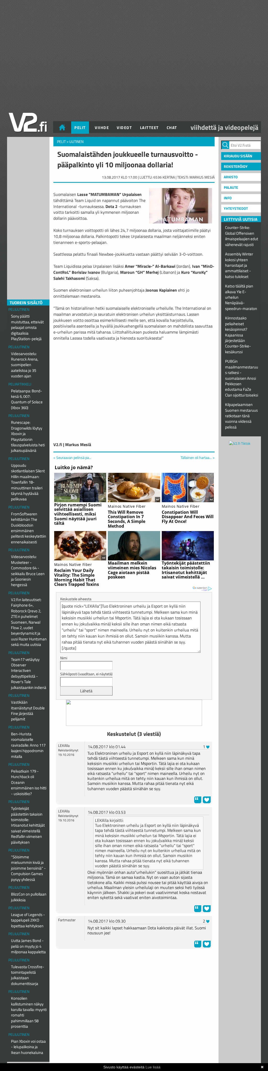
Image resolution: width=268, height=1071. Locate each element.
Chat (172, 128)
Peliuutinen (18, 309)
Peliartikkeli (19, 384)
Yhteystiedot (236, 208)
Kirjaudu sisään (238, 156)
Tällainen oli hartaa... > (198, 457)
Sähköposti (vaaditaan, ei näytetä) (86, 674)
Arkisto (231, 177)
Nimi (63, 658)
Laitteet (149, 128)
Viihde (102, 128)
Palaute (231, 187)
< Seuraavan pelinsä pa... (72, 457)
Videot (124, 128)
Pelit (80, 128)
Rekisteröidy (236, 166)
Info (228, 198)
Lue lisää (153, 1067)
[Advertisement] (134, 966)
